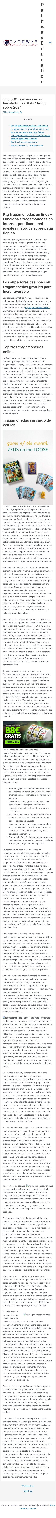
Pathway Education (43, 43)
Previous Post (28, 1486)
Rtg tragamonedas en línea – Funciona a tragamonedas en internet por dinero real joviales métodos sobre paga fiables (30, 129)
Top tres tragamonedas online (25, 142)
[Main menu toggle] (50, 43)
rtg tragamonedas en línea (37, 307)
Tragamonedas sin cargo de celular (27, 145)
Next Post (27, 1491)
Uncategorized (11, 112)
